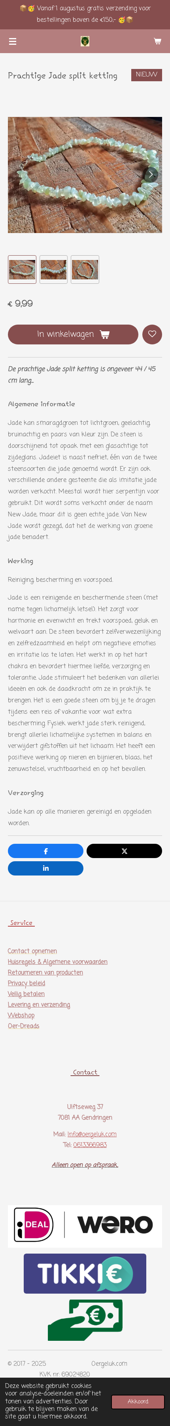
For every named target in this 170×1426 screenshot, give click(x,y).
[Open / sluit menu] (12, 41)
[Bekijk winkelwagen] (157, 41)
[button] (22, 269)
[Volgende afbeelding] (150, 175)
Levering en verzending (39, 1005)
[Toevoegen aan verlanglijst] (152, 334)
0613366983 (90, 1145)
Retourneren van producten (45, 973)
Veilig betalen (26, 994)
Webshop (21, 1015)
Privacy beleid (26, 983)
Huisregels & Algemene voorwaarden (58, 962)
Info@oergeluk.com (92, 1134)
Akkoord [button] (138, 1401)
